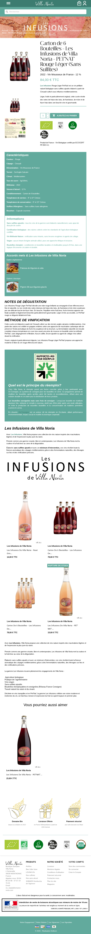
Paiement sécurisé (54, 875)
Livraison (50, 866)
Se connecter (74, 869)
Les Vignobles (66, 922)
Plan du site (51, 881)
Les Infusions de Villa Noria (19, 546)
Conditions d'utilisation (55, 872)
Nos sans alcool (32, 878)
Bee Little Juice (31, 869)
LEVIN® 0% (30, 872)
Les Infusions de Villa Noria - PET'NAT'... (24, 774)
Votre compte (76, 862)
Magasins (51, 884)
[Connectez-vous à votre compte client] (84, 5)
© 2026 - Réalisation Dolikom (46, 931)
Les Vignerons (54, 922)
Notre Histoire (41, 922)
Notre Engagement (27, 922)
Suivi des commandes (77, 866)
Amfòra (28, 866)
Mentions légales (53, 869)
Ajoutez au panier (64, 115)
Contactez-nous (53, 878)
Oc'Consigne (24, 412)
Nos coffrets (30, 875)
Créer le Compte (75, 872)
